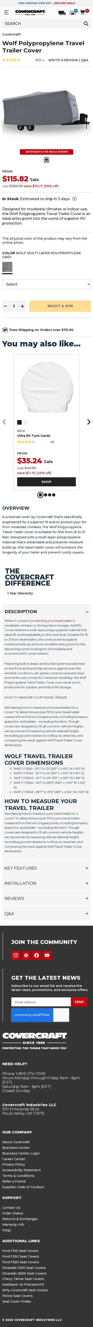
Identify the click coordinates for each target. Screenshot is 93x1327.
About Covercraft (16, 1142)
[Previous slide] (5, 422)
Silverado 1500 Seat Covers (24, 1268)
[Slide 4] (54, 495)
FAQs (6, 1230)
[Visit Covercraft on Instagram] (15, 955)
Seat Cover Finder (16, 1301)
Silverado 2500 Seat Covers (24, 1273)
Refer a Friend (14, 1181)
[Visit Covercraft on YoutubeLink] (46, 955)
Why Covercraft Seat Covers (25, 1290)
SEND (79, 1002)
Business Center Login (21, 1153)
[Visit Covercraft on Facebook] (36, 955)
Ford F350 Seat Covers (20, 1262)
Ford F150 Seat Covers (20, 1251)
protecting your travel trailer (51, 620)
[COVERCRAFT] (30, 12)
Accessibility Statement (21, 1170)
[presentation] (46, 737)
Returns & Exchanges (20, 1219)
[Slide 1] (40, 495)
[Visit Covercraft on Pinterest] (26, 955)
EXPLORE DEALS (64, 3)
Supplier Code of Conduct (23, 1187)
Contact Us (11, 1208)
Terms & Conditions (18, 1176)
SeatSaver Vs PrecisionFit (23, 1284)
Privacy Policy (13, 1164)
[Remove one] (5, 306)
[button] (7, 267)
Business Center (16, 1148)
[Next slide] (87, 422)
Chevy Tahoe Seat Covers (23, 1279)
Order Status (12, 1213)
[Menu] (6, 12)
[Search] (86, 23)
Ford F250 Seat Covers (20, 1256)
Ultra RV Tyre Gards (33, 436)
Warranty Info (13, 1225)
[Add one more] (22, 306)
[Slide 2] (46, 495)
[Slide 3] (50, 495)
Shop (46, 482)
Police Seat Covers (17, 1296)
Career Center (13, 1159)
